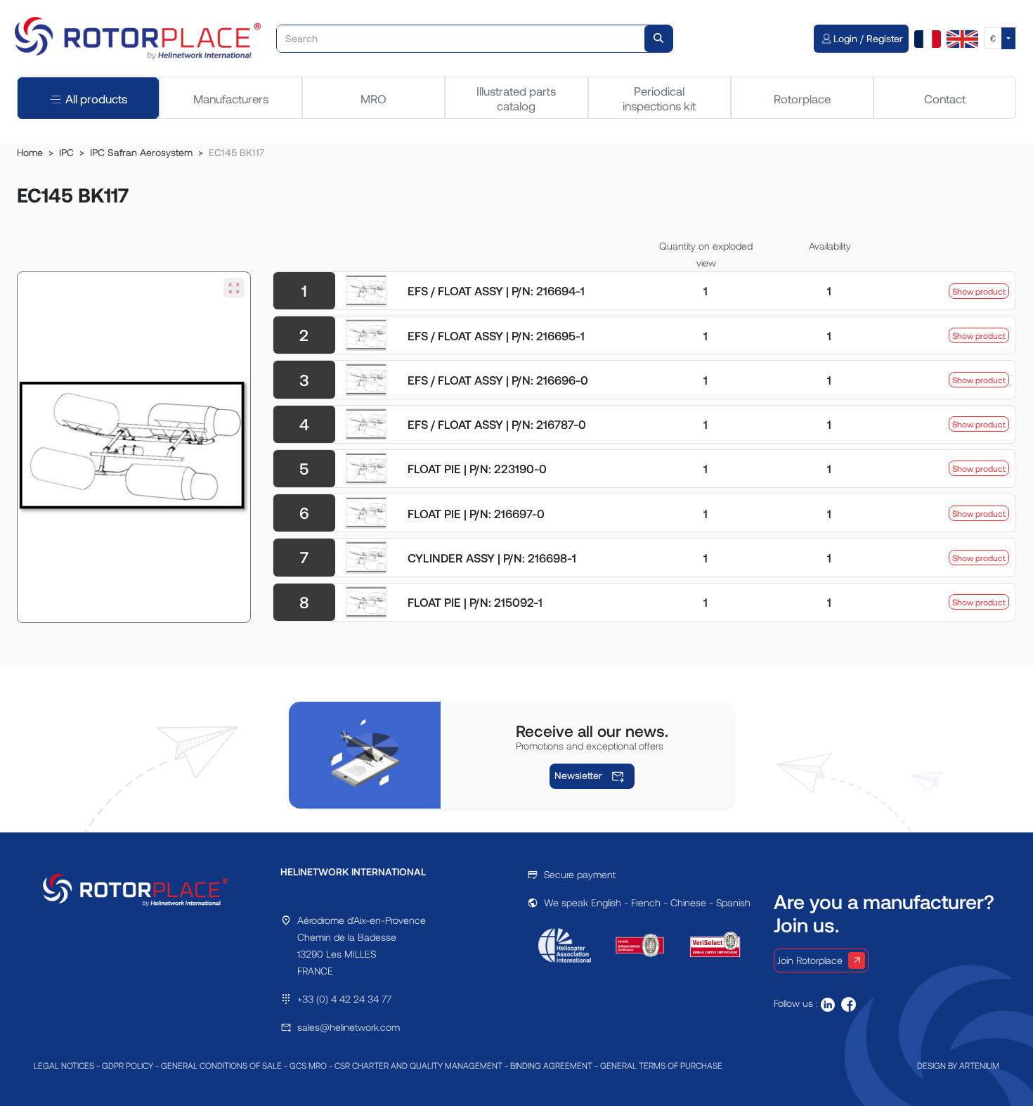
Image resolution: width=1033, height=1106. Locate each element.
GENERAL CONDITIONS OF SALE (221, 1065)
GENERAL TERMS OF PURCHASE (661, 1065)
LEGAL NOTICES (64, 1065)
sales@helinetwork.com (348, 1027)
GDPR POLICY (127, 1065)
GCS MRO (308, 1065)
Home (30, 152)
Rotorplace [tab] (802, 98)
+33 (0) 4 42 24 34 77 (344, 999)
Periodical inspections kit (659, 98)
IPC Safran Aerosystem (141, 152)
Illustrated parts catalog (516, 98)
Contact (945, 98)
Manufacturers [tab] (230, 98)
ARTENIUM (979, 1065)
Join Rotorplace (810, 960)
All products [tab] (96, 98)
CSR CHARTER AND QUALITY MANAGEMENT (418, 1065)
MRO (373, 98)
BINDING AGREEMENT (551, 1065)
